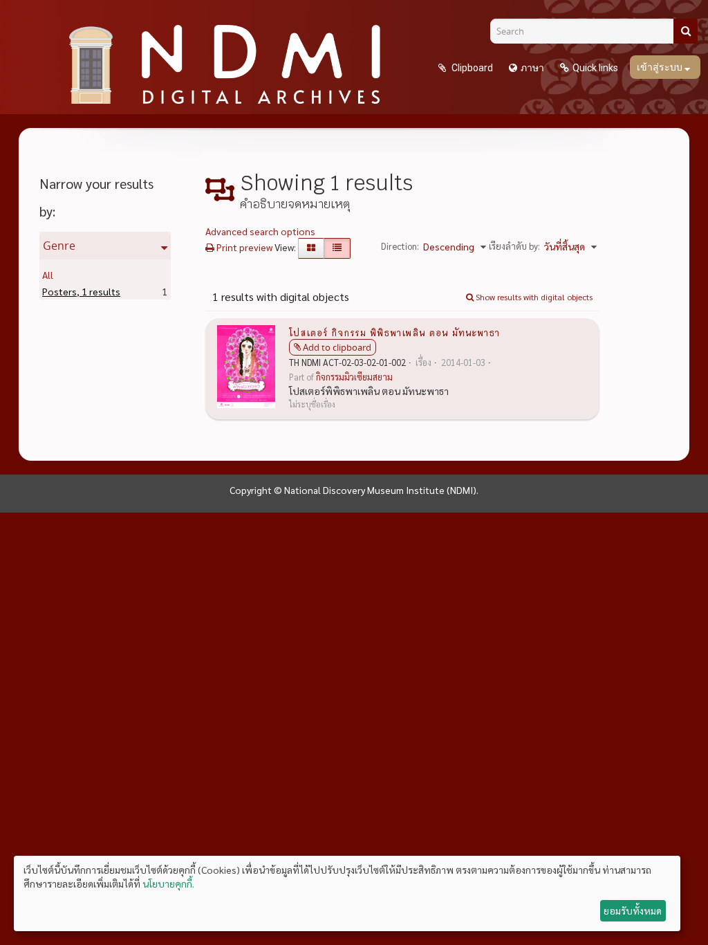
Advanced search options (260, 231)
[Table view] (337, 248)
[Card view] (311, 248)
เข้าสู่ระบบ (660, 67)
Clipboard (471, 67)
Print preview (243, 247)
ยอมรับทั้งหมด (633, 910)
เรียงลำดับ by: (514, 246)
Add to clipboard (337, 347)
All (47, 274)
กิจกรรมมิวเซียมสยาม (354, 377)
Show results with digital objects (533, 296)
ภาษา (532, 67)
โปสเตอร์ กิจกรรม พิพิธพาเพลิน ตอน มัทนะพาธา (394, 332)
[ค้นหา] (685, 31)
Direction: (400, 246)
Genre (59, 245)
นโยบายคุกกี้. (168, 883)
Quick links (595, 67)
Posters (81, 291)
